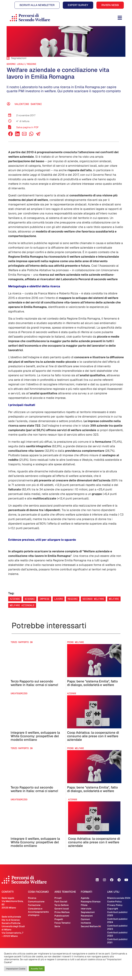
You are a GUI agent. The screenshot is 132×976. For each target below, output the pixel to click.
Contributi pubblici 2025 (117, 914)
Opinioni (85, 919)
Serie (57, 926)
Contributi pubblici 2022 (117, 934)
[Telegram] (119, 880)
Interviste (86, 908)
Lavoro (58, 598)
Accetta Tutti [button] (37, 968)
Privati (58, 898)
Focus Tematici (62, 922)
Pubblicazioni (61, 915)
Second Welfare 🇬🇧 (91, 926)
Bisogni (30, 598)
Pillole (84, 905)
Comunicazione (36, 901)
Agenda (85, 898)
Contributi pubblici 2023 (117, 927)
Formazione (34, 905)
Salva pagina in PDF (27, 127)
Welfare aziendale (22, 605)
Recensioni (87, 915)
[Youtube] (126, 880)
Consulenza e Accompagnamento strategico (38, 912)
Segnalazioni (88, 912)
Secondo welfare (93, 598)
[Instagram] (104, 880)
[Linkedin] (97, 880)
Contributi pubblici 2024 (117, 920)
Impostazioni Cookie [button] (15, 968)
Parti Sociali (60, 901)
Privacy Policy (115, 905)
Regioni (31, 64)
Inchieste (86, 922)
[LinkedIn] (17, 135)
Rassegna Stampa (90, 901)
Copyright (112, 908)
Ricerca (32, 898)
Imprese (44, 598)
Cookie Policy (114, 901)
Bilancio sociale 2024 (118, 898)
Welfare (114, 598)
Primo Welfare (62, 912)
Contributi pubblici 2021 (117, 941)
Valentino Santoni (28, 104)
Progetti (58, 919)
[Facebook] (10, 135)
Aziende (15, 598)
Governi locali (16, 64)
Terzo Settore (61, 905)
